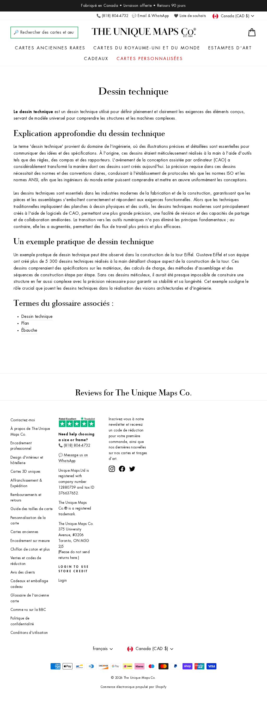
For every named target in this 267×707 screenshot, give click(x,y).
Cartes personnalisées (150, 59)
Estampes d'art (230, 48)
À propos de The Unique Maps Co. (30, 431)
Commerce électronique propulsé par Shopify (134, 686)
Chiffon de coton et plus (30, 549)
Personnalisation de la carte (28, 520)
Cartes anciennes (24, 532)
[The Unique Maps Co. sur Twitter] (132, 469)
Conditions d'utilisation (29, 632)
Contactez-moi (22, 420)
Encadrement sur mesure (30, 540)
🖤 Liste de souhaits (190, 15)
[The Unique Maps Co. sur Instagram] (112, 469)
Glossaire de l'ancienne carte (29, 598)
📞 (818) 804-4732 (112, 15)
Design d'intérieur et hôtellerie (26, 460)
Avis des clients (22, 572)
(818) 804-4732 (77, 445)
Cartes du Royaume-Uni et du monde (147, 48)
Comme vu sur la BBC (28, 609)
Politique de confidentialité (22, 621)
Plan (25, 323)
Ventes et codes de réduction (25, 560)
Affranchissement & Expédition (26, 483)
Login (62, 580)
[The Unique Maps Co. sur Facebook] (122, 469)
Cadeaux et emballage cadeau (29, 583)
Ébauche (29, 330)
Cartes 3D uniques (25, 471)
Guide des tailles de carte (31, 509)
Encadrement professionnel (21, 446)
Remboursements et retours (25, 497)
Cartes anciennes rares (50, 48)
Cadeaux (96, 59)
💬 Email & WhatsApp (150, 15)
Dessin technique (36, 316)
